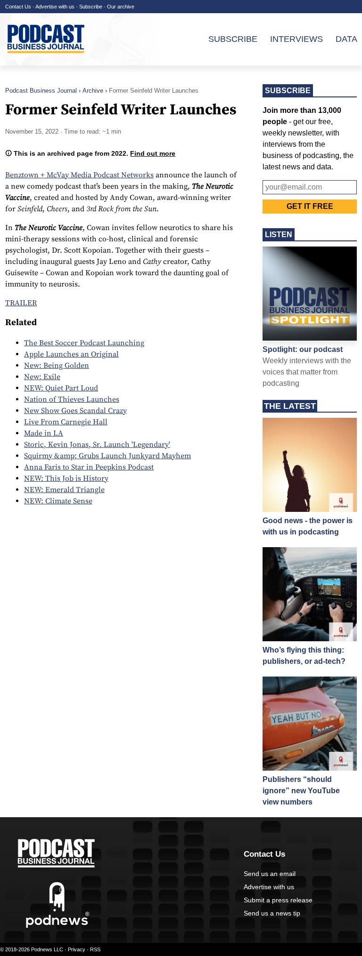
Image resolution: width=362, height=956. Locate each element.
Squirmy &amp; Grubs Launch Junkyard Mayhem (107, 456)
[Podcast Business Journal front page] (47, 60)
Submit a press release (278, 900)
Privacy (76, 949)
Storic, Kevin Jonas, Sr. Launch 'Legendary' (97, 444)
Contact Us (18, 6)
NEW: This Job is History (66, 478)
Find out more (152, 153)
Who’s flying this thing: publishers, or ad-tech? (304, 655)
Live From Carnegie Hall (65, 422)
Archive (92, 90)
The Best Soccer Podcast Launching (84, 343)
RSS (95, 949)
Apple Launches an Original (71, 354)
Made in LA (43, 433)
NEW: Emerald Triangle (64, 489)
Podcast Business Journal (41, 90)
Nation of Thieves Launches (71, 399)
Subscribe (90, 6)
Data (346, 39)
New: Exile (42, 377)
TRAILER (21, 303)
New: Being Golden (56, 365)
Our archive (120, 6)
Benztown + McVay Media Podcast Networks (79, 175)
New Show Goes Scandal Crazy (75, 410)
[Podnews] (58, 926)
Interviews (296, 39)
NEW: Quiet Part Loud (61, 388)
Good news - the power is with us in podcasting (308, 526)
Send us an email (270, 873)
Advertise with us (54, 6)
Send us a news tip (272, 913)
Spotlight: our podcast (303, 349)
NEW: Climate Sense (58, 501)
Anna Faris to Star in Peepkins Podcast (89, 467)
